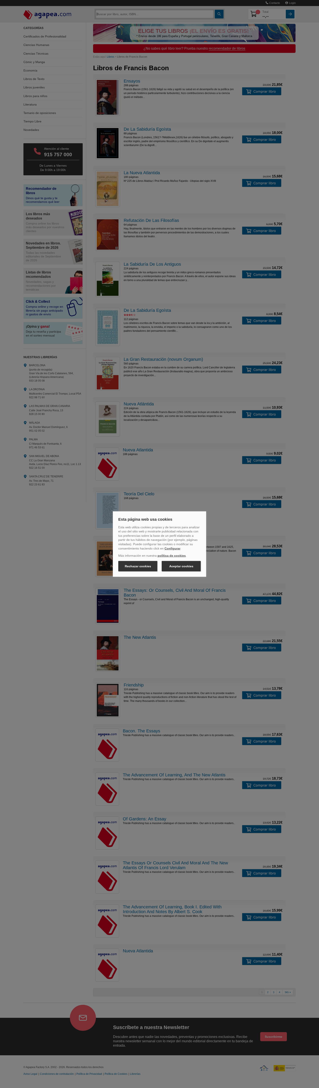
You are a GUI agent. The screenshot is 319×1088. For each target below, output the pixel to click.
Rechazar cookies (138, 566)
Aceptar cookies (181, 566)
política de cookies (172, 555)
